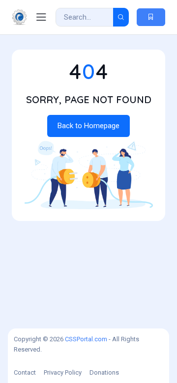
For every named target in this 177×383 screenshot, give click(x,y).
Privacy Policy (63, 372)
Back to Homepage (88, 125)
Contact (25, 372)
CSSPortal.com (86, 339)
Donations (104, 372)
